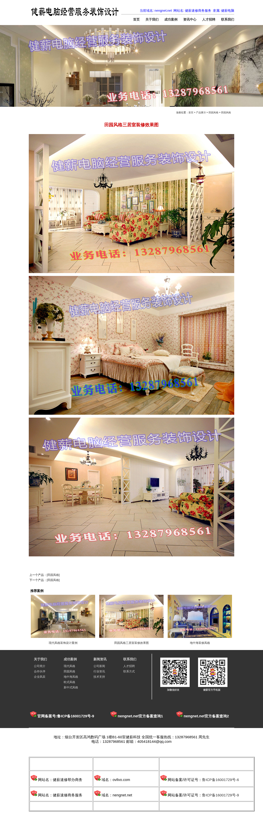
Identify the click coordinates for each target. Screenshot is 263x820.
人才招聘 (208, 19)
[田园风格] (53, 575)
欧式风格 (69, 682)
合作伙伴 (39, 671)
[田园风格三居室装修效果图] (131, 616)
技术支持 (99, 676)
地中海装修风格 (200, 642)
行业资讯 (99, 671)
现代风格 (69, 666)
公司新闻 (99, 666)
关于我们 (152, 19)
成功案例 (171, 19)
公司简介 (39, 666)
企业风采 (39, 676)
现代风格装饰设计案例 (63, 642)
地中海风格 (71, 676)
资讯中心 (189, 19)
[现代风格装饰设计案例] (63, 616)
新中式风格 (71, 687)
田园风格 (213, 112)
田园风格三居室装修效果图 (131, 642)
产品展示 (201, 112)
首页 (136, 19)
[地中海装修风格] (200, 616)
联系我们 (227, 19)
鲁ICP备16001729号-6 (220, 780)
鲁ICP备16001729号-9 (220, 795)
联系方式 (129, 671)
